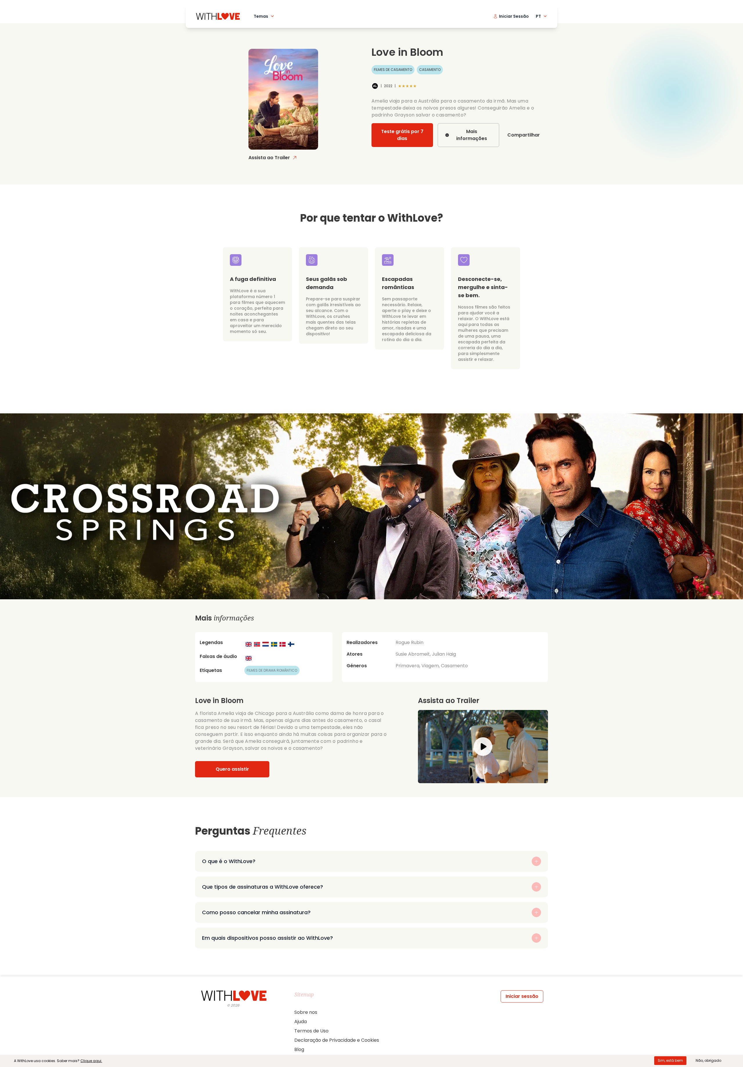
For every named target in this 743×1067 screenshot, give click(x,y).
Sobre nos (305, 1012)
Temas (261, 16)
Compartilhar (523, 135)
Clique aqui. (91, 1060)
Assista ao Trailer (269, 157)
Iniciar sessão (522, 996)
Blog (299, 1049)
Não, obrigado (708, 1060)
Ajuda (300, 1021)
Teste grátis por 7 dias (402, 135)
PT (538, 16)
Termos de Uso (311, 1030)
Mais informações (471, 135)
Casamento (430, 69)
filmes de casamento (393, 69)
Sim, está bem (670, 1060)
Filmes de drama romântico (272, 670)
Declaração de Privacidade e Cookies (336, 1040)
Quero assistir (232, 769)
